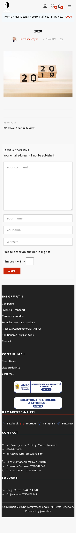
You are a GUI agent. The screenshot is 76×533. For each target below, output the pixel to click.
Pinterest (67, 423)
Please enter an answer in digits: (27, 252)
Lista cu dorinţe (11, 367)
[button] (60, 6)
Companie (8, 303)
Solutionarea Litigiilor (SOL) (18, 335)
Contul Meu (9, 361)
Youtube (31, 423)
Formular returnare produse (18, 322)
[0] (52, 6)
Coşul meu (8, 374)
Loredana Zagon (29, 39)
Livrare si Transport (13, 310)
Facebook (13, 423)
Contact (6, 341)
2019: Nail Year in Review (48, 16)
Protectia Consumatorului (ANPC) (21, 328)
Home (8, 16)
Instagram (49, 423)
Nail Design (22, 16)
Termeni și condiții (13, 316)
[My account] (45, 6)
